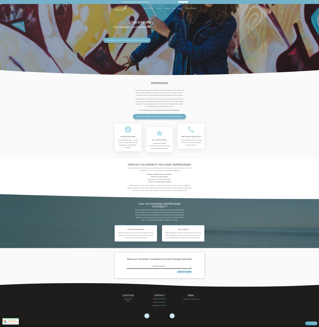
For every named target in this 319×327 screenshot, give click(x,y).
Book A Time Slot (311, 323)
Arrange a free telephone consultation (127, 40)
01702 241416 (162, 305)
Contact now (182, 2)
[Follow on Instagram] (172, 315)
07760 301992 (161, 302)
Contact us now (184, 271)
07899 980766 (161, 299)
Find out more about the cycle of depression (159, 116)
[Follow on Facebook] (146, 315)
